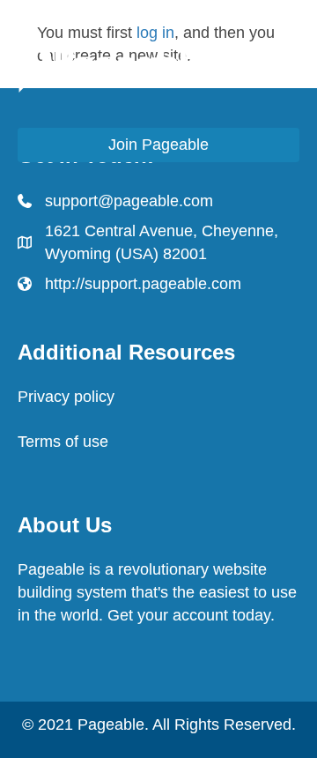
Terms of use (63, 441)
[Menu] (293, 63)
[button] (158, 145)
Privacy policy (66, 396)
